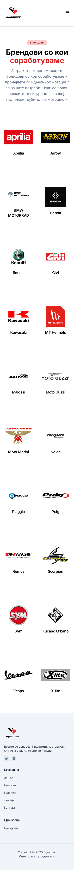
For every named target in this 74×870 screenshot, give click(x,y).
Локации (10, 800)
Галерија (10, 792)
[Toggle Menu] (67, 12)
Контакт (9, 807)
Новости (10, 785)
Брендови (11, 828)
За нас (8, 778)
